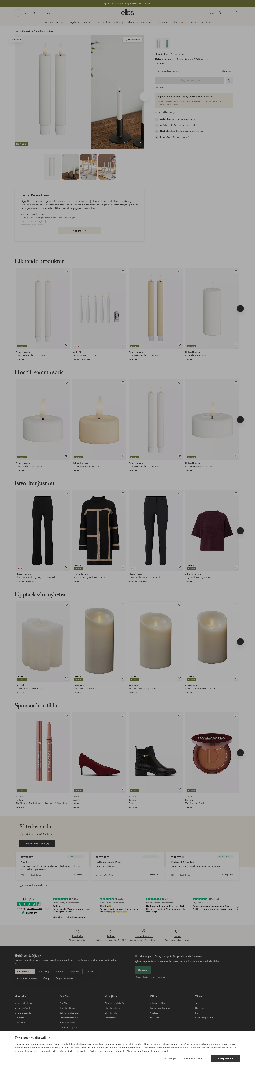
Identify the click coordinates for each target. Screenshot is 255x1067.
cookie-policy (163, 1051)
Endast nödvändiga (193, 1058)
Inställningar (169, 1058)
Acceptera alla (225, 1058)
